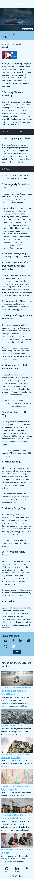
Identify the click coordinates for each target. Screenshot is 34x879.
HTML (4, 37)
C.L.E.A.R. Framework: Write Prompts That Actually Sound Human (16, 691)
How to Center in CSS (12, 725)
